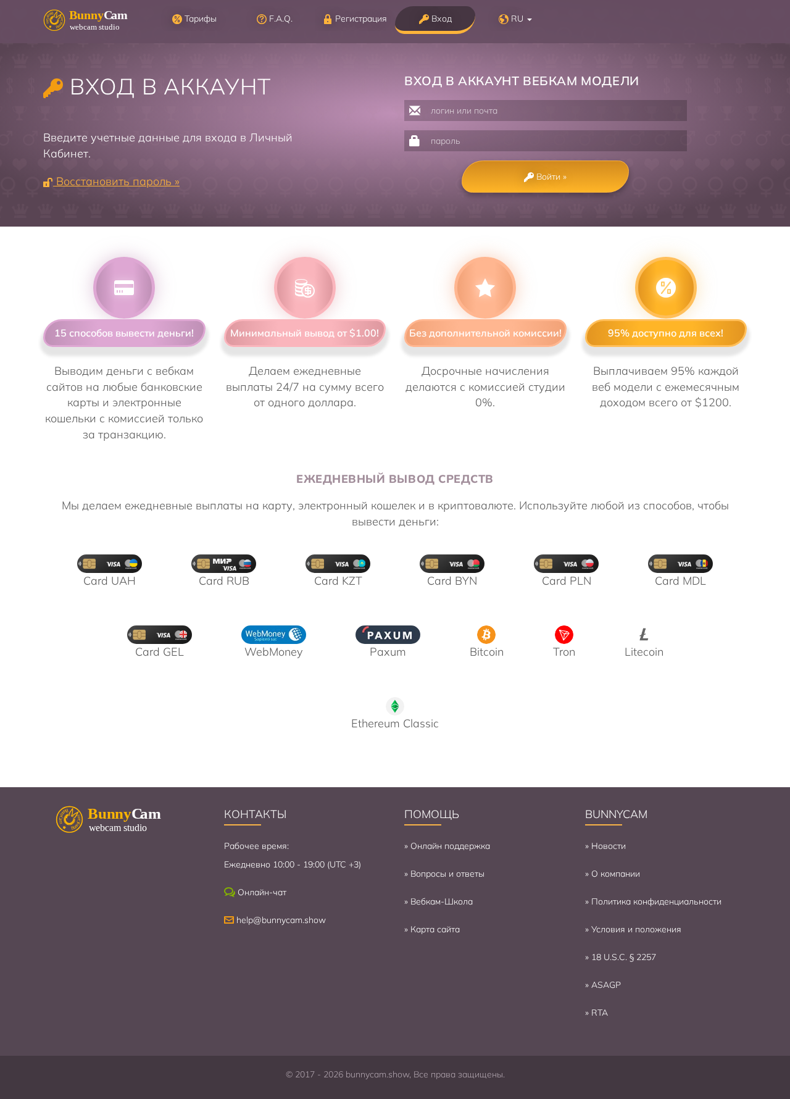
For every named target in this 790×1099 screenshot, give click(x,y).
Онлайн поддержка (450, 845)
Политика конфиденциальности (656, 901)
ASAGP (606, 984)
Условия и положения (636, 929)
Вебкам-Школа (441, 901)
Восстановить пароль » (116, 181)
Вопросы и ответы (447, 873)
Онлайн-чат (262, 892)
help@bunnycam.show (281, 920)
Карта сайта (435, 929)
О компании (615, 873)
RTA (599, 1012)
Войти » (550, 176)
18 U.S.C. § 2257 (623, 957)
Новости (608, 845)
